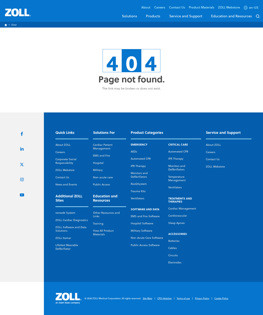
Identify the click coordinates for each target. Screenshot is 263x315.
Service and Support (185, 15)
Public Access (101, 184)
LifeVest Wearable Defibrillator (66, 246)
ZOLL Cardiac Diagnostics (71, 220)
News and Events (66, 184)
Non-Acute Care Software (147, 238)
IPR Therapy (138, 166)
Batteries (173, 241)
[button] (251, 8)
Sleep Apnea (176, 223)
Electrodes (174, 262)
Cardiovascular (177, 216)
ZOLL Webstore (229, 7)
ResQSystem (139, 184)
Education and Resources (231, 15)
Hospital (98, 163)
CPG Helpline (164, 298)
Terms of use (183, 298)
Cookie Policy (221, 298)
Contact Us (62, 177)
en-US (253, 7)
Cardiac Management (182, 208)
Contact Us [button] (177, 7)
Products (153, 15)
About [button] (145, 7)
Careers (159, 7)
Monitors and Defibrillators (139, 174)
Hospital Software (142, 223)
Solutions (129, 15)
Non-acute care (103, 177)
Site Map (147, 298)
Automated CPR (141, 159)
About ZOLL (62, 145)
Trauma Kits (138, 191)
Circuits (173, 255)
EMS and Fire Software (145, 216)
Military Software (141, 231)
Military (98, 170)
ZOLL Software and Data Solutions (70, 229)
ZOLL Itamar (63, 238)
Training (98, 223)
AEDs (134, 151)
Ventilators (137, 198)
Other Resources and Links (106, 214)
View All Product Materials (103, 232)
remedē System (65, 213)
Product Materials (201, 7)
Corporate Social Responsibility (65, 161)
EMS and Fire (101, 156)
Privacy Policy (202, 298)
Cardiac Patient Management (102, 146)
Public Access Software (145, 245)
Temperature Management (177, 178)
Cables (172, 248)
